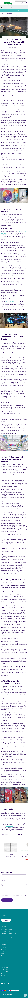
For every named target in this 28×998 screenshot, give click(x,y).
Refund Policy (4, 967)
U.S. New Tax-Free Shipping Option (14, 10)
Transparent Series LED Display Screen (10, 854)
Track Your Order (5, 976)
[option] (14, 10)
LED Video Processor (6, 931)
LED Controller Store (11, 994)
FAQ (2, 958)
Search (2, 951)
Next (24, 865)
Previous (5, 865)
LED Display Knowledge (9, 13)
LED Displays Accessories (7, 935)
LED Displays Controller (7, 929)
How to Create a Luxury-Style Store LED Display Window (11, 15)
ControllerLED (18, 823)
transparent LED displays (12, 301)
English (18, 0)
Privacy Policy (4, 965)
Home (2, 13)
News (2, 953)
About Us (3, 947)
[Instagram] (4, 983)
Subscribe (6, 920)
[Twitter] (9, 983)
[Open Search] (2, 7)
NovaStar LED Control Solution (8, 933)
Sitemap (3, 956)
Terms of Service (5, 971)
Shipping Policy (4, 969)
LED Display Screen (6, 940)
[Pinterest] (6, 983)
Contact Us (3, 949)
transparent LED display (6, 57)
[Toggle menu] (2, 2)
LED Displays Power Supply (7, 938)
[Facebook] (2, 983)
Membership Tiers (5, 973)
